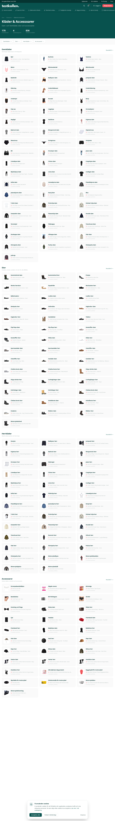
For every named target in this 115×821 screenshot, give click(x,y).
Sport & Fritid (20, 10)
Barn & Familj (94, 10)
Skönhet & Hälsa (50, 10)
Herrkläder (27, 41)
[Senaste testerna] (88, 5)
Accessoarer (39, 41)
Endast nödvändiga (50, 815)
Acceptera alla (35, 815)
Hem (3, 17)
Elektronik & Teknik (35, 10)
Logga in (98, 6)
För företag (104, 1)
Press (111, 1)
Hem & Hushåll (8, 10)
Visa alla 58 (109, 50)
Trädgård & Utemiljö (65, 10)
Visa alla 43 (109, 268)
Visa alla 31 (109, 579)
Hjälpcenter (85, 1)
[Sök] (84, 5)
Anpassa (83, 815)
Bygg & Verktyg (81, 10)
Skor (17, 41)
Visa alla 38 (109, 434)
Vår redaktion (94, 1)
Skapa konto (108, 6)
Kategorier (9, 17)
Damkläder (7, 41)
